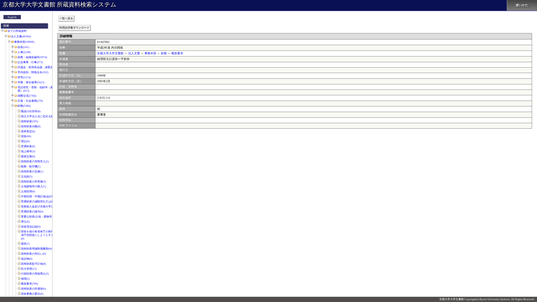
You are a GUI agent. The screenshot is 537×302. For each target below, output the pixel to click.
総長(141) (23, 47)
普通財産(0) (28, 146)
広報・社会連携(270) (30, 100)
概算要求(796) (29, 283)
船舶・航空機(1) (30, 166)
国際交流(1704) (27, 95)
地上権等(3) (28, 151)
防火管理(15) (28, 268)
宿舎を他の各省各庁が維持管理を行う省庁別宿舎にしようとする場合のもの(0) (44, 235)
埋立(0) (25, 221)
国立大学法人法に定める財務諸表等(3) (44, 116)
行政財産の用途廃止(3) (35, 273)
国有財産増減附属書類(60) (37, 248)
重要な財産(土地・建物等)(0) (38, 216)
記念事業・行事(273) (30, 62)
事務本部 (150, 53)
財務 (164, 53)
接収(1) (25, 243)
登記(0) (25, 141)
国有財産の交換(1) (32, 171)
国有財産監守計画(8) (33, 263)
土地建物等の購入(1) (33, 186)
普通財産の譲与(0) (32, 211)
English (12, 17)
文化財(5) (26, 176)
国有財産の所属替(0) (33, 288)
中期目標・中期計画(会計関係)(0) (41, 196)
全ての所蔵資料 (17, 31)
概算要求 (177, 53)
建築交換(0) (28, 156)
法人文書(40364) (21, 36)
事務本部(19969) (24, 41)
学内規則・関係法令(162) (33, 72)
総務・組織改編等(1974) (32, 57)
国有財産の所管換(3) (33, 181)
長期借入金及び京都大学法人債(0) (41, 206)
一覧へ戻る (66, 18)
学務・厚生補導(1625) (31, 82)
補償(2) (25, 278)
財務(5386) (24, 105)
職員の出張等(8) (30, 111)
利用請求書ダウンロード (74, 27)
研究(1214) (24, 77)
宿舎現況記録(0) (30, 226)
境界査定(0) (28, 131)
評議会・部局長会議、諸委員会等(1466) (42, 67)
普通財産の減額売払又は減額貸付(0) (43, 201)
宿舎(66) (26, 136)
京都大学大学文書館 (110, 53)
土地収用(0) (28, 191)
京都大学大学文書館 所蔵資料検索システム (59, 4)
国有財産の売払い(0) (33, 253)
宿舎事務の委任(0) (32, 293)
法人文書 (134, 53)
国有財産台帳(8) (30, 126)
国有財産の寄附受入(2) (35, 161)
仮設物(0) (26, 258)
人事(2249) (24, 52)
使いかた (522, 5)
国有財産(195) (29, 121)
